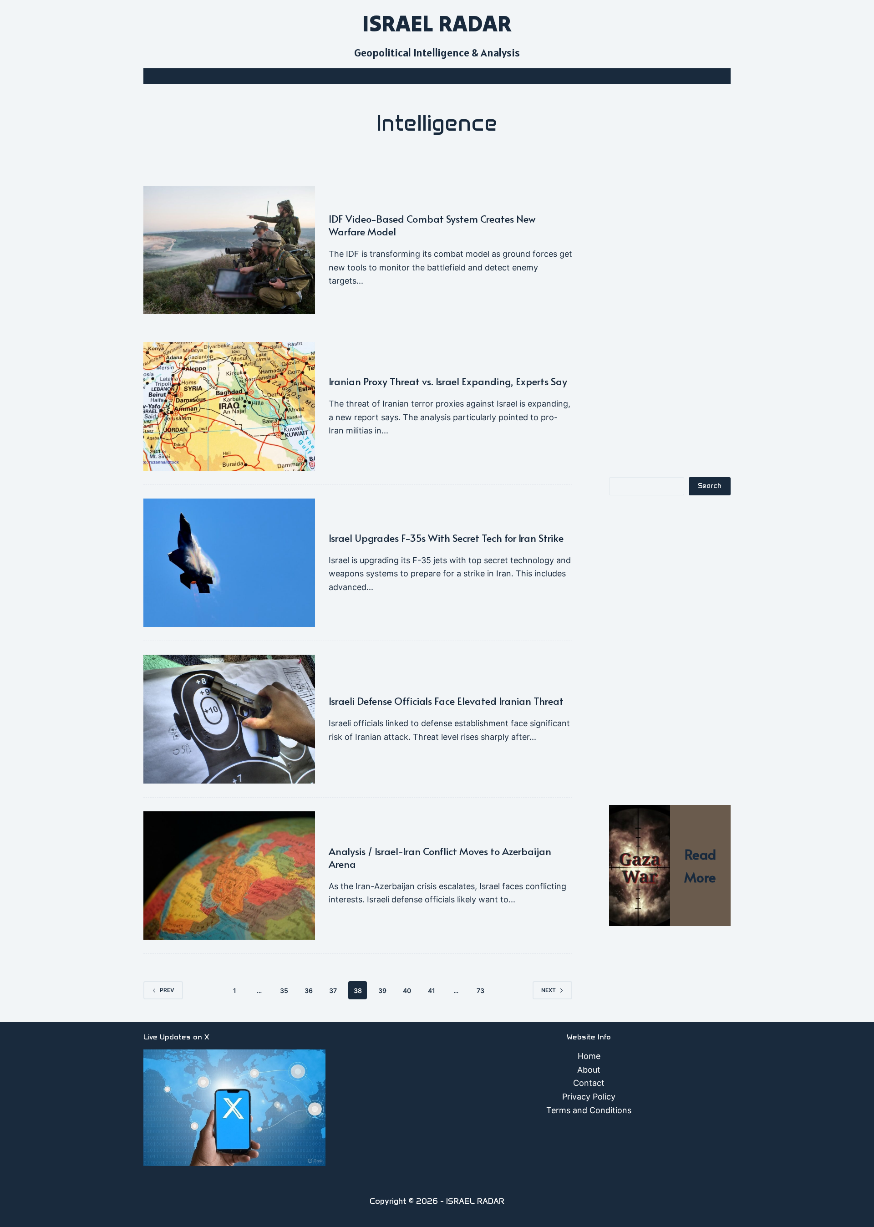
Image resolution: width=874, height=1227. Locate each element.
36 (309, 990)
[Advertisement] (670, 322)
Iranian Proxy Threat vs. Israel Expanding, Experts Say (448, 381)
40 (407, 990)
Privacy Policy (588, 1096)
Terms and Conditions (588, 1110)
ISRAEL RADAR (437, 23)
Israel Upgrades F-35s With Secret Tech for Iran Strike (446, 538)
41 (431, 990)
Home (589, 1056)
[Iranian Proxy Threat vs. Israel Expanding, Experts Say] (229, 406)
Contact (589, 1083)
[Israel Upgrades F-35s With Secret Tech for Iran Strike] (229, 563)
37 (333, 990)
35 (284, 990)
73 (480, 990)
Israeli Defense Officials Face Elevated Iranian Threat (446, 701)
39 (382, 990)
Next (548, 990)
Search (710, 486)
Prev (167, 990)
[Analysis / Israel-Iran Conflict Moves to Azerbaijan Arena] (229, 875)
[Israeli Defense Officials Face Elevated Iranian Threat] (229, 719)
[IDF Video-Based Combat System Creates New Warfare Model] (229, 250)
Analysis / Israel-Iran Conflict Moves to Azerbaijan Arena (440, 857)
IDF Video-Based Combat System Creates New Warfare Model (432, 225)
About (588, 1069)
